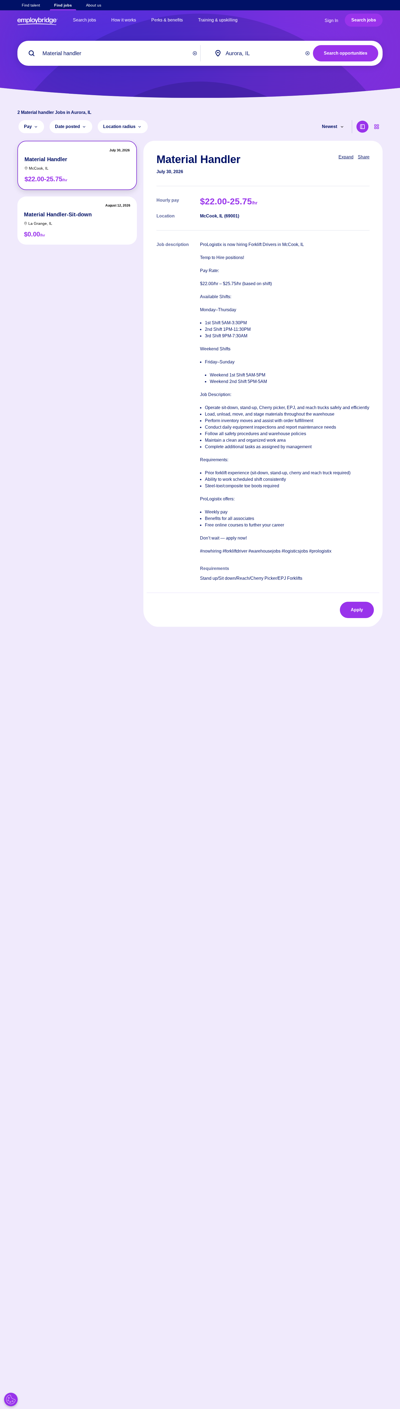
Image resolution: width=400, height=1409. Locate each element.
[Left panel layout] (362, 127)
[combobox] (263, 53)
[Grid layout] (377, 127)
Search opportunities (345, 53)
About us (93, 5)
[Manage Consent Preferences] (11, 1399)
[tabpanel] (263, 384)
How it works (123, 20)
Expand (346, 157)
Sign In (331, 20)
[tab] (77, 165)
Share (364, 157)
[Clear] (194, 53)
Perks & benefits (167, 20)
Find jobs (63, 5)
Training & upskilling (218, 20)
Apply (357, 609)
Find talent (31, 5)
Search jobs (84, 20)
